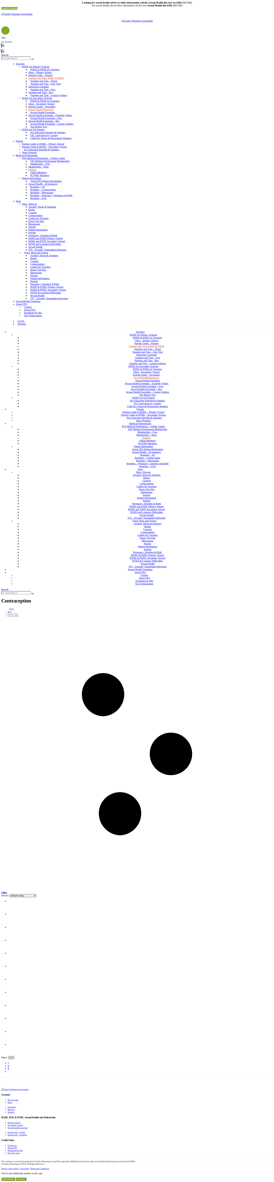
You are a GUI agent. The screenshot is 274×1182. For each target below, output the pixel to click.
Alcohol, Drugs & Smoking (42, 207)
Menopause (34, 224)
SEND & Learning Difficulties (45, 292)
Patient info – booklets (17, 1135)
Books (31, 209)
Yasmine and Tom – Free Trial (45, 83)
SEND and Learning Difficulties (44, 244)
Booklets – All (37, 187)
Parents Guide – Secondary (42, 106)
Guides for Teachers (38, 218)
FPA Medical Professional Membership (49, 161)
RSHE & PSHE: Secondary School (48, 290)
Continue (21, 1179)
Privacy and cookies (10, 1168)
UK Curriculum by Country (44, 135)
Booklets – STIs (38, 198)
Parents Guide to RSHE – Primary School (43, 144)
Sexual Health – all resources (42, 184)
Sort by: (5, 895)
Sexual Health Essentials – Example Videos (50, 115)
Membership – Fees (40, 164)
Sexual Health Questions (28, 301)
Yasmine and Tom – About (43, 81)
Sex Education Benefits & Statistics (48, 132)
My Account (13, 1100)
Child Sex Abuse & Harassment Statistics (51, 138)
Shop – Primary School (40, 72)
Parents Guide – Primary (40, 75)
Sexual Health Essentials (42, 112)
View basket (8, 1179)
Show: (4, 1057)
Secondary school (15, 1125)
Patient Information (31, 178)
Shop (18, 201)
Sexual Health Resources (40, 109)
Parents (19, 141)
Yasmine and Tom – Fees (42, 89)
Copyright (24, 1168)
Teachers (20, 63)
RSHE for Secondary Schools (37, 98)
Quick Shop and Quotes (36, 252)
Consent (32, 212)
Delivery (11, 1109)
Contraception (35, 215)
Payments (12, 1107)
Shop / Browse (29, 204)
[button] (2, 11)
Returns (11, 1112)
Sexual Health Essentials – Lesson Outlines (52, 124)
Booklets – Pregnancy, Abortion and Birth (51, 195)
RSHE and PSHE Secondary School (46, 241)
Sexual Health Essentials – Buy (44, 121)
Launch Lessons (9, 8)
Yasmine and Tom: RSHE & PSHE (46, 78)
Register (22, 324)
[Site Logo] (17, 14)
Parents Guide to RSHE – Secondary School (44, 146)
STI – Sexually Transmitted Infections (47, 249)
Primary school (14, 1122)
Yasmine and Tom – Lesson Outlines (48, 95)
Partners (32, 169)
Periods (32, 232)
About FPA (21, 304)
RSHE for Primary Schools (35, 66)
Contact (28, 307)
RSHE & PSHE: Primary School (46, 287)
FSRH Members (38, 172)
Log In (21, 321)
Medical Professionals (27, 155)
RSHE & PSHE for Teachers (44, 69)
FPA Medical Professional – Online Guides (43, 158)
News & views (14, 1153)
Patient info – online (16, 1132)
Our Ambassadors (33, 315)
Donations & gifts (33, 312)
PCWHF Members (39, 175)
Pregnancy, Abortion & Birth (42, 235)
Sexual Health (35, 247)
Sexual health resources (18, 1128)
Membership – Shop (38, 166)
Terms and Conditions (39, 1168)
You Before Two (38, 126)
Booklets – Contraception (43, 189)
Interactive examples (38, 86)
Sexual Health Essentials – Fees (46, 118)
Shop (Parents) (29, 152)
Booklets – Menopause (41, 192)
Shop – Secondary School (41, 104)
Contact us (12, 1145)
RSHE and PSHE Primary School (45, 238)
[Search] (32, 58)
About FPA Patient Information (46, 181)
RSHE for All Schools (33, 129)
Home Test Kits (36, 221)
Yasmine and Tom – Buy (40, 92)
